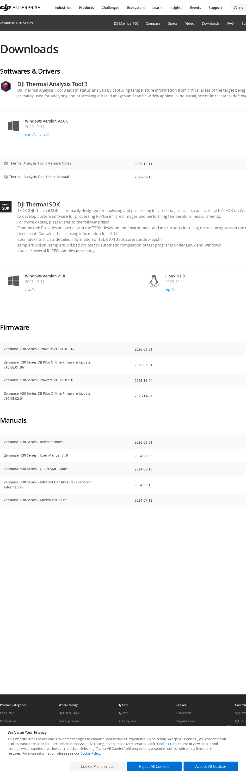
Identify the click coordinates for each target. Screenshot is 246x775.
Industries (63, 7)
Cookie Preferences (172, 743)
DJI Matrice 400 (126, 23)
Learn (157, 7)
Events (195, 7)
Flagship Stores (69, 721)
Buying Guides (186, 721)
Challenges (110, 7)
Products (86, 7)
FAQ (230, 23)
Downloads (211, 23)
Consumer (7, 713)
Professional (8, 721)
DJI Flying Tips (127, 721)
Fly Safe (123, 713)
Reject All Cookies (154, 766)
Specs (173, 23)
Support (215, 7)
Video (189, 23)
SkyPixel (240, 713)
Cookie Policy (90, 753)
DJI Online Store (69, 713)
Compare (153, 23)
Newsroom (183, 713)
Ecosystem (136, 7)
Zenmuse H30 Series (16, 23)
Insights (175, 7)
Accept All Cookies (211, 766)
